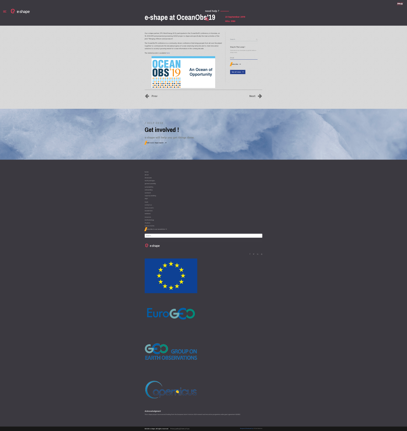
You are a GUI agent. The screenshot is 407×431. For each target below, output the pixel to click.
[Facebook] (397, 3)
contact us (148, 205)
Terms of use (184, 429)
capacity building (150, 196)
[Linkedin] (400, 3)
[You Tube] (402, 3)
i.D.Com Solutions (257, 428)
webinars (148, 213)
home (146, 172)
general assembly (150, 183)
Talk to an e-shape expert (155, 143)
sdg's (146, 198)
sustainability (149, 187)
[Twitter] (399, 3)
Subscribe (235, 64)
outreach (148, 193)
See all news (236, 72)
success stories (149, 226)
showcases (148, 178)
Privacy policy (175, 429)
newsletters (149, 211)
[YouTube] (261, 254)
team (146, 202)
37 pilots (147, 223)
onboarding (148, 190)
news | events (149, 208)
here (168, 53)
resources (148, 217)
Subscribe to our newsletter (155, 229)
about (147, 175)
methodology (149, 220)
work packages (150, 181)
